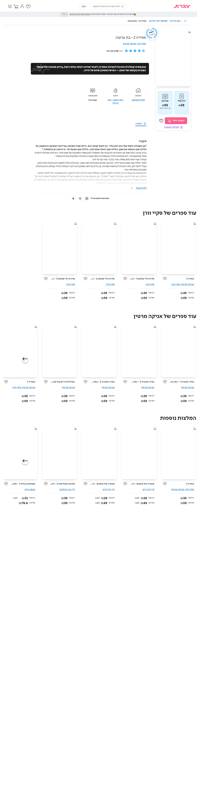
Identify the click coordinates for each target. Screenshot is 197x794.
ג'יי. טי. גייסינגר (67, 489)
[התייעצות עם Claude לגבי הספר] (80, 198)
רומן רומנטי (118, 100)
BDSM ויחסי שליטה (158, 21)
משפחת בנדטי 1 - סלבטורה (22, 483)
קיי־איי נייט (148, 489)
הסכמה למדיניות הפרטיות (79, 14)
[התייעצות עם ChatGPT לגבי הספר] (86, 198)
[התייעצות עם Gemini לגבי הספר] (73, 198)
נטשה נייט (30, 489)
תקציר (138, 123)
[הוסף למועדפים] (161, 121)
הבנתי (64, 14)
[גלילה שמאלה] (25, 359)
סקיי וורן (141, 43)
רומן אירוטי (175, 21)
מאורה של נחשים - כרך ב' (102, 483)
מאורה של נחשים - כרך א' (142, 483)
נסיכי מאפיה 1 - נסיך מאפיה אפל (181, 381)
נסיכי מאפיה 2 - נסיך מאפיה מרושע (102, 381)
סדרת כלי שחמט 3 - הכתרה (62, 278)
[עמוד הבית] (185, 21)
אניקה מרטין (129, 43)
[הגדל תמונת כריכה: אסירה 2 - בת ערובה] (173, 58)
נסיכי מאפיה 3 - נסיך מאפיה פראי (142, 381)
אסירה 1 (190, 278)
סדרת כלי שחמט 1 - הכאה (142, 278)
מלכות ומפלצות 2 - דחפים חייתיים (62, 483)
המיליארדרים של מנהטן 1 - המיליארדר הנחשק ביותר (62, 381)
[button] (9, 6)
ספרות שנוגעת (138, 100)
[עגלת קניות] (16, 6)
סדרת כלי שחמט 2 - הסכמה (102, 278)
